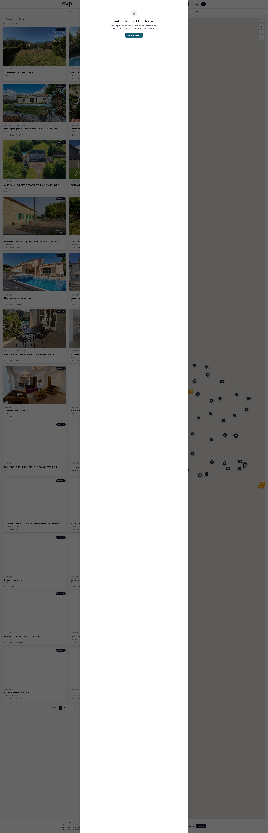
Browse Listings (134, 35)
